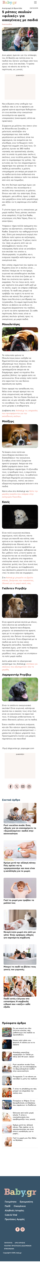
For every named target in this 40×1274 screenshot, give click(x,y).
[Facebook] (17, 1229)
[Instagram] (22, 1229)
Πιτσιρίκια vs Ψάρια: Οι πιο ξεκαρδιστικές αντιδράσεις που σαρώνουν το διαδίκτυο (24, 1103)
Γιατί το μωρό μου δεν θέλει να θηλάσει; (24, 1139)
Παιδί (7, 1206)
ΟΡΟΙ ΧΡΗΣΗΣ (20, 1243)
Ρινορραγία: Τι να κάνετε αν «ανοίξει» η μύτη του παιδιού (25, 1078)
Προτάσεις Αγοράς (15, 1219)
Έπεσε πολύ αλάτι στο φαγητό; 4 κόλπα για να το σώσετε (24, 1043)
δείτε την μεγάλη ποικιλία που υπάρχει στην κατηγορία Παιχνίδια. (20, 494)
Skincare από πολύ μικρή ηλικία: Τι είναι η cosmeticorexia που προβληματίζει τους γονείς (24, 1116)
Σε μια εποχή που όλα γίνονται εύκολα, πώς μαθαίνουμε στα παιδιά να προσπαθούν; (24, 1032)
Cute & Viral (11, 1215)
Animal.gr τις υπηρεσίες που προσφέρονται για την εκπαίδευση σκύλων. (20, 413)
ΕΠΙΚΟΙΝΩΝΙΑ (9, 1249)
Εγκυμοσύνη (26, 1202)
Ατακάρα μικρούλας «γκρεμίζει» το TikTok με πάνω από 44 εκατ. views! (23, 1055)
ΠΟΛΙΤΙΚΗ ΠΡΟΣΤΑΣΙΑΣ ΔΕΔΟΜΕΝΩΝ (17, 1246)
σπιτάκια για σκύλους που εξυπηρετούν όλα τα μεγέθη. (19, 667)
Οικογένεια (20, 1206)
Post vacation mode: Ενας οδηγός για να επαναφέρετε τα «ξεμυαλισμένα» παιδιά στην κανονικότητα (25, 1068)
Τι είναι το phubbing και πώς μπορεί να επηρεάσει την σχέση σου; (25, 1091)
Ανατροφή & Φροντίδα (12, 8)
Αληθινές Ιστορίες (14, 1211)
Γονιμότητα (10, 1202)
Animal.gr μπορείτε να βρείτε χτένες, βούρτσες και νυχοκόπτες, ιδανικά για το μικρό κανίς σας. (18, 580)
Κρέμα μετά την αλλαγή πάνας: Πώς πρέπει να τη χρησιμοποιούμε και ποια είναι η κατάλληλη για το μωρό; (23, 1129)
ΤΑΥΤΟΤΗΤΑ (8, 1243)
